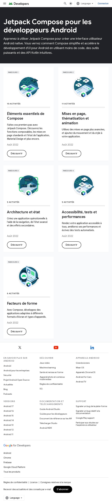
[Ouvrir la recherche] (65, 3)
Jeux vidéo (45, 363)
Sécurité (7, 375)
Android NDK (46, 428)
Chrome (7, 457)
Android (7, 365)
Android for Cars (83, 377)
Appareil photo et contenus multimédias (52, 378)
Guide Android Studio (50, 409)
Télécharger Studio (48, 423)
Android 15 (9, 415)
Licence (33, 482)
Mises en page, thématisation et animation (75, 118)
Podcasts (8, 394)
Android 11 (8, 434)
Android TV (81, 381)
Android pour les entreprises (16, 370)
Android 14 (9, 420)
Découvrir (17, 153)
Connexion (103, 3)
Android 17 (9, 406)
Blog (6, 389)
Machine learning (48, 367)
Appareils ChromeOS (85, 372)
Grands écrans (83, 363)
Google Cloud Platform (14, 467)
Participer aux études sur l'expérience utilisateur (87, 423)
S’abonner (63, 489)
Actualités (8, 384)
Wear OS (80, 367)
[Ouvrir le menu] (5, 3)
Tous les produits (12, 471)
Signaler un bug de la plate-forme (91, 406)
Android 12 (9, 429)
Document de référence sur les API (56, 418)
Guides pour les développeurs (53, 414)
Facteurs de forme (22, 303)
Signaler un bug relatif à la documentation (88, 412)
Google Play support (85, 418)
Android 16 (9, 411)
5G (41, 388)
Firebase (8, 462)
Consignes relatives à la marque (55, 482)
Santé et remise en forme (51, 372)
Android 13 (8, 425)
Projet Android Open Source (16, 380)
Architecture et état (23, 212)
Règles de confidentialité (51, 384)
